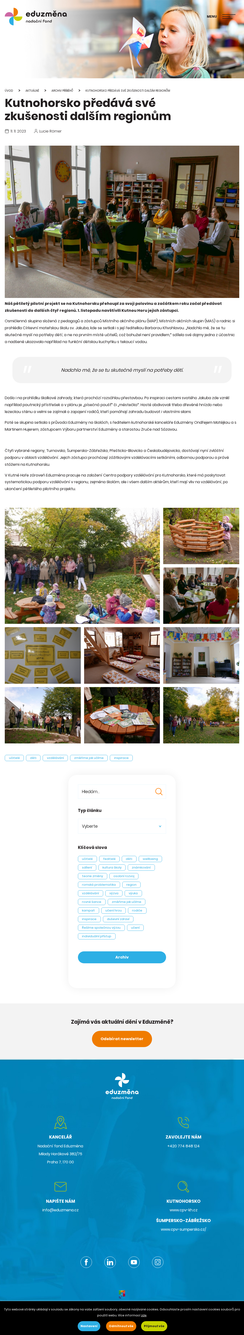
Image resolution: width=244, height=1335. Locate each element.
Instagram (157, 1262)
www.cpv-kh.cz (184, 1210)
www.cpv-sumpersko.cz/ (183, 1229)
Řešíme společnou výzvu (101, 927)
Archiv (122, 957)
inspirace (121, 758)
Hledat (159, 791)
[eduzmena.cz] (36, 16)
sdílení (87, 867)
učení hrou (113, 910)
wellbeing (150, 859)
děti (33, 758)
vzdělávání (55, 758)
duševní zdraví (118, 919)
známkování (141, 867)
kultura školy (112, 867)
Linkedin (110, 1262)
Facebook (86, 1262)
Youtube (134, 1262)
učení (135, 927)
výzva (113, 893)
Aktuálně (32, 91)
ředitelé (109, 859)
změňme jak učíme (89, 758)
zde (144, 1315)
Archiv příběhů (62, 91)
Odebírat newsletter (122, 1039)
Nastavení (89, 1326)
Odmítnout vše (121, 1326)
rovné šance (91, 902)
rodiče (137, 910)
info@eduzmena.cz (60, 1210)
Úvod (9, 91)
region (131, 884)
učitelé (14, 758)
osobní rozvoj (123, 876)
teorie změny (92, 876)
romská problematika (99, 884)
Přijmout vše (154, 1326)
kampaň (88, 910)
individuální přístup (96, 936)
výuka (133, 893)
